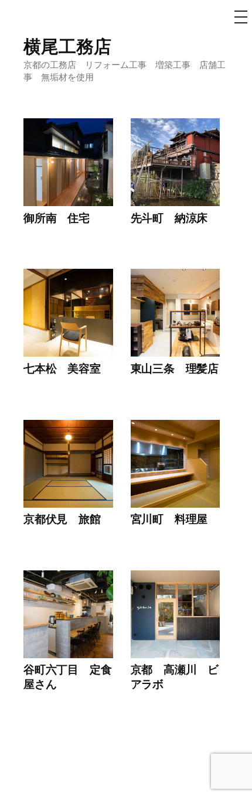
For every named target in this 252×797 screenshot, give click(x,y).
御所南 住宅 (56, 217)
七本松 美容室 (62, 368)
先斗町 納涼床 (169, 217)
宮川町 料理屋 (169, 518)
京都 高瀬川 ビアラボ (175, 676)
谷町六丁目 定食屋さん (67, 676)
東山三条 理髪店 (175, 368)
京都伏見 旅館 (62, 518)
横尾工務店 (67, 46)
